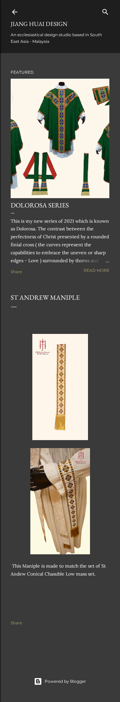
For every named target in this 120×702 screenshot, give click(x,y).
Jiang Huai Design (39, 24)
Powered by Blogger (65, 681)
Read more (96, 270)
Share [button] (16, 271)
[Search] (105, 10)
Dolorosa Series (40, 205)
